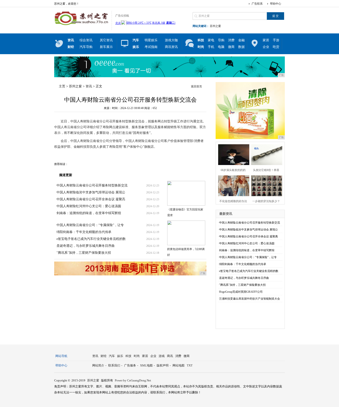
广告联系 (257, 3)
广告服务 (130, 365)
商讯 (170, 356)
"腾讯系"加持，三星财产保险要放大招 (83, 252)
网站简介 (98, 365)
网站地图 (178, 365)
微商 (231, 47)
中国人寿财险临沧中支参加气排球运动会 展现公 (90, 192)
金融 (241, 40)
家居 (266, 40)
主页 (62, 86)
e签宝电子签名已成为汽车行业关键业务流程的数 (91, 239)
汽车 (112, 356)
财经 (104, 356)
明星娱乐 (151, 40)
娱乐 (120, 356)
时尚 (137, 356)
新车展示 (106, 47)
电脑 (221, 47)
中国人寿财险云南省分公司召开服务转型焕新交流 (92, 185)
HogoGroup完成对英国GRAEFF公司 (241, 291)
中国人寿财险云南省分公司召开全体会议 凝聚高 (90, 199)
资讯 (89, 86)
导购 (221, 40)
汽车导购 (86, 47)
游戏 (162, 356)
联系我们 (114, 365)
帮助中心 (275, 3)
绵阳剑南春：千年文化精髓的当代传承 (83, 232)
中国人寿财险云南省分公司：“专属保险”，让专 (90, 225)
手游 (276, 40)
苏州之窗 (215, 26)
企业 (266, 47)
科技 (128, 356)
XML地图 (146, 365)
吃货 (276, 47)
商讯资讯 (171, 47)
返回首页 (196, 86)
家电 (211, 40)
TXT (190, 365)
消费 (231, 40)
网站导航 (61, 356)
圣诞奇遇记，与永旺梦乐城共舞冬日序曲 (85, 246)
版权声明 (163, 365)
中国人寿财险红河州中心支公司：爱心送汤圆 (88, 206)
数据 (241, 47)
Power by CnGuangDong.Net (133, 380)
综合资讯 (86, 40)
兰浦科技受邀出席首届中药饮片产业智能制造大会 (249, 298)
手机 (211, 47)
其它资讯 (106, 40)
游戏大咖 (171, 40)
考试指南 (151, 47)
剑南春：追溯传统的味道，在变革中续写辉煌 (88, 213)
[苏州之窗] (81, 26)
